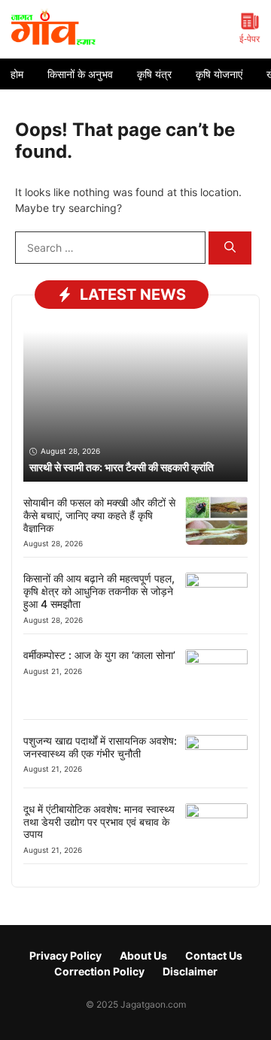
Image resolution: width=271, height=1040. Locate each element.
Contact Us (213, 955)
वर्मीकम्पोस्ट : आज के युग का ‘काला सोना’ (99, 654)
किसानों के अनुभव (80, 74)
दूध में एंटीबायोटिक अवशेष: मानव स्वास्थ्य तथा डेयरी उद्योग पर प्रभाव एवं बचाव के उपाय (99, 822)
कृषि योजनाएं (219, 74)
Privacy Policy (65, 955)
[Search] (230, 248)
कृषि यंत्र (154, 74)
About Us (143, 955)
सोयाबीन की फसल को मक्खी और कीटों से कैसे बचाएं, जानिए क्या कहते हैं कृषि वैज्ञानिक (99, 515)
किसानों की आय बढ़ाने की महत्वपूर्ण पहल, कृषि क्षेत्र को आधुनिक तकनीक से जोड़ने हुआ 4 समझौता (99, 591)
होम (17, 74)
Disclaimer (190, 971)
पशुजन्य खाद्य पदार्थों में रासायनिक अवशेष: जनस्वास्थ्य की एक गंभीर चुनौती (100, 747)
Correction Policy (99, 971)
